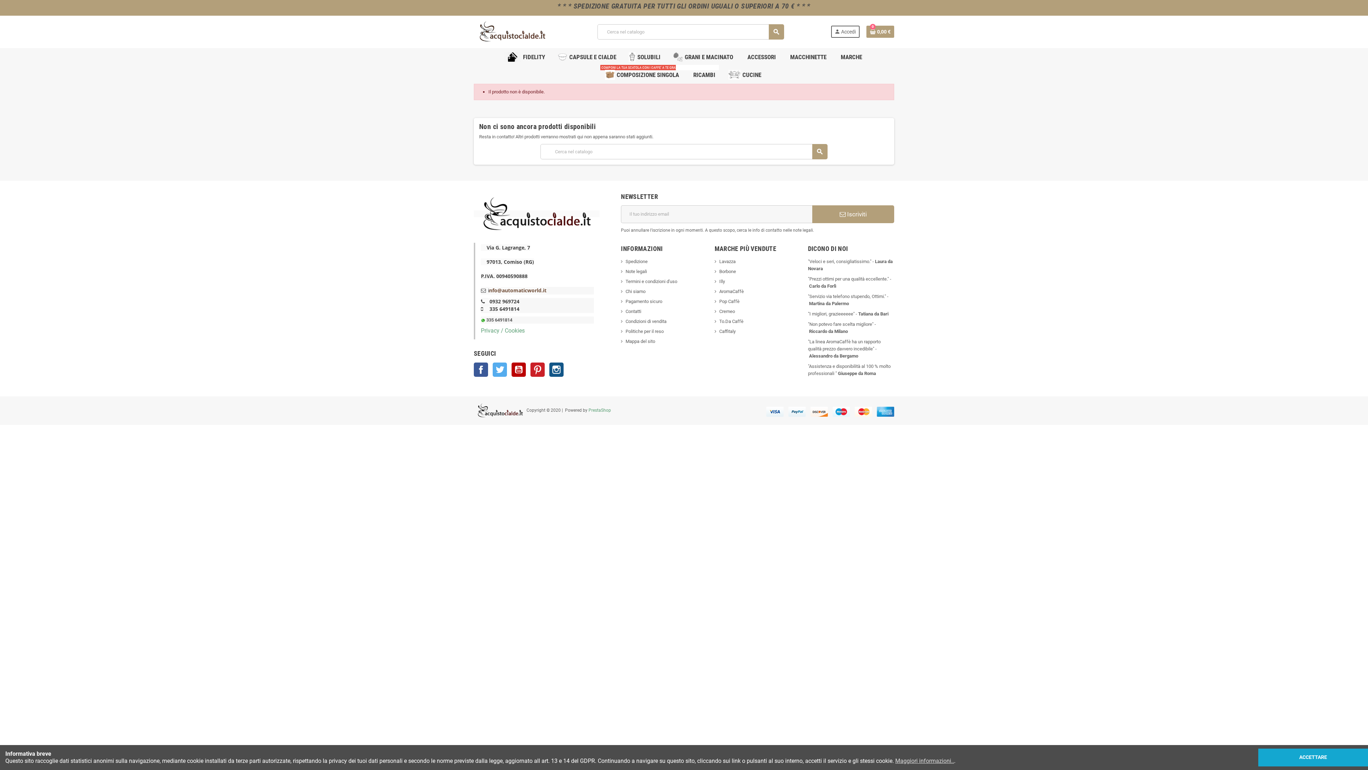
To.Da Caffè (731, 321)
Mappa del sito (640, 341)
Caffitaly (727, 331)
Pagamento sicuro (644, 301)
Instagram (556, 370)
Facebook (481, 370)
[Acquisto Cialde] (512, 31)
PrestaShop (600, 410)
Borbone (727, 271)
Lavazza (727, 261)
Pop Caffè (729, 301)
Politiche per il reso (645, 331)
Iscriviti (856, 214)
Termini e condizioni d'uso (651, 281)
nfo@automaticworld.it (517, 290)
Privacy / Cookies (503, 330)
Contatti (633, 311)
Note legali (636, 271)
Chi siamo (636, 291)
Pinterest (537, 370)
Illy (722, 281)
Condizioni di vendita (646, 321)
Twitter (500, 370)
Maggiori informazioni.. (924, 761)
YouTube (519, 370)
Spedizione (637, 261)
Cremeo (727, 311)
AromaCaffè (731, 291)
